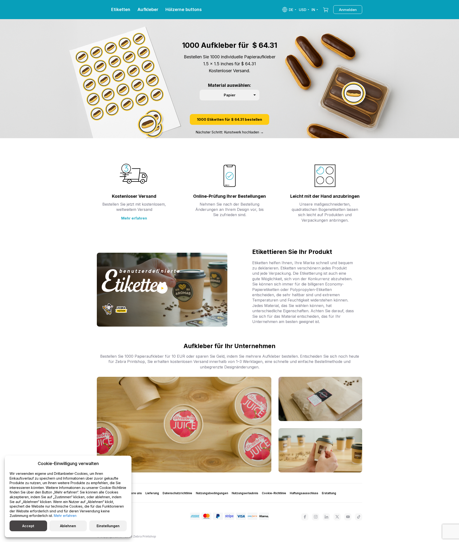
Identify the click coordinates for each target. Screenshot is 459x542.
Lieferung (152, 493)
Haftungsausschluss (304, 493)
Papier (229, 95)
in (313, 9)
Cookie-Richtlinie (274, 493)
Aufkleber (147, 9)
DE (291, 9)
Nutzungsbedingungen (212, 493)
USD (302, 9)
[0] (325, 9)
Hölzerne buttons (183, 9)
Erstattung (329, 493)
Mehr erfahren (134, 218)
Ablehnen (68, 526)
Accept (28, 526)
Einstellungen (108, 526)
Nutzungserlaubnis (245, 493)
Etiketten (120, 9)
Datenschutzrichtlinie (177, 493)
